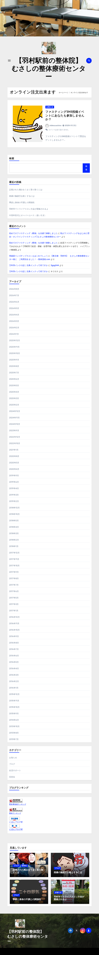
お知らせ (49, 107)
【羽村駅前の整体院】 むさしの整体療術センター (50, 69)
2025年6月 (14, 379)
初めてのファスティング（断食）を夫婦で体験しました (33, 233)
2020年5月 (14, 463)
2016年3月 (14, 675)
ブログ (12, 764)
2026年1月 (14, 334)
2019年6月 (14, 482)
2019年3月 (14, 495)
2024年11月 (14, 418)
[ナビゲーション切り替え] (9, 60)
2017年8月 (14, 578)
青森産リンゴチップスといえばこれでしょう (28, 256)
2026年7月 (14, 295)
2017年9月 (14, 572)
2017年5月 (14, 598)
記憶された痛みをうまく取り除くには (25, 189)
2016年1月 (13, 688)
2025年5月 (14, 385)
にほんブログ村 (16, 822)
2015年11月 (14, 701)
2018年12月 (14, 508)
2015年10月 (14, 707)
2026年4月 (14, 315)
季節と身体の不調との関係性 (22, 202)
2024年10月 (14, 424)
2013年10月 (14, 726)
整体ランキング (15, 813)
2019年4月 (14, 488)
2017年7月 (14, 585)
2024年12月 (14, 411)
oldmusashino (55, 126)
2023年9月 (14, 430)
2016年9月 (14, 636)
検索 (11, 158)
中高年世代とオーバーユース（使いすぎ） (27, 215)
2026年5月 (14, 308)
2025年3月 (14, 398)
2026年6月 (14, 302)
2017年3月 (14, 604)
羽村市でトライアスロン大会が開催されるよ (28, 209)
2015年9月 (14, 713)
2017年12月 (14, 553)
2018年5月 (14, 520)
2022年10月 (14, 443)
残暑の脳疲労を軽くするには (22, 196)
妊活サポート (15, 770)
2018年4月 (14, 527)
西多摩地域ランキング (17, 804)
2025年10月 (14, 353)
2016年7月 (14, 649)
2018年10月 (14, 514)
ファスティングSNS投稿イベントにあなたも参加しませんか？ (64, 116)
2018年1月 (13, 546)
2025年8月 (14, 366)
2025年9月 (14, 360)
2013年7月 (14, 739)
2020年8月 (14, 456)
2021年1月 (13, 450)
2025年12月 (14, 340)
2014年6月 (14, 720)
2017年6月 (14, 591)
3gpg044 (55, 265)
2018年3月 (14, 533)
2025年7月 (14, 372)
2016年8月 (14, 643)
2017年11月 (14, 559)
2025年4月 (14, 392)
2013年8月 (14, 733)
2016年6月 (14, 656)
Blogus (56, 951)
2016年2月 (14, 681)
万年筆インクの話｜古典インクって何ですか (28, 265)
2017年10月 (14, 565)
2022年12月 (14, 437)
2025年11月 (14, 347)
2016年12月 (14, 617)
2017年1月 (13, 610)
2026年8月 (14, 289)
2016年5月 (14, 662)
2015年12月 (14, 694)
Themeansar (68, 951)
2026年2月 (14, 327)
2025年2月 (14, 405)
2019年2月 (14, 501)
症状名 (12, 777)
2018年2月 (14, 540)
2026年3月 (14, 321)
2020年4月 (14, 469)
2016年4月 (14, 668)
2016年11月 (14, 623)
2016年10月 (14, 630)
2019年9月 (14, 475)
